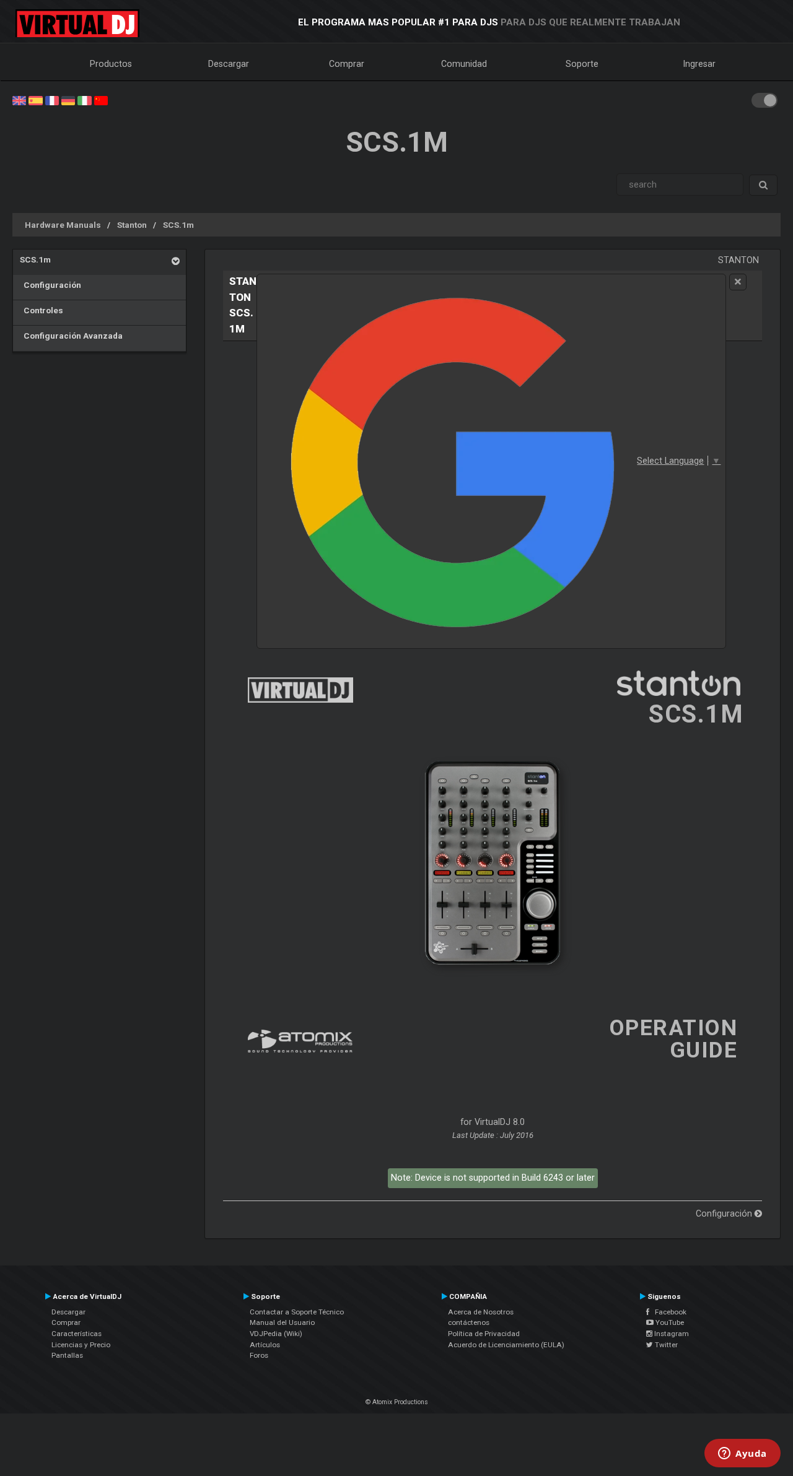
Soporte (582, 64)
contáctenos (468, 1322)
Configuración (50, 285)
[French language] (52, 99)
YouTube (669, 1322)
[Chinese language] (101, 99)
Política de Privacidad (484, 1333)
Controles (41, 310)
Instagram (670, 1333)
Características (76, 1333)
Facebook (667, 1312)
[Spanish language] (35, 99)
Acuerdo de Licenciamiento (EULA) (506, 1344)
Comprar (346, 64)
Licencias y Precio (80, 1344)
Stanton (132, 225)
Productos (111, 64)
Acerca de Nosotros (481, 1312)
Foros (259, 1355)
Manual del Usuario (282, 1322)
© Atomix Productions (397, 1402)
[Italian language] (84, 99)
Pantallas (67, 1355)
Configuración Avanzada (71, 336)
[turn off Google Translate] (738, 282)
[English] (19, 99)
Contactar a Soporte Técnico (297, 1312)
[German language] (68, 99)
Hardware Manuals (63, 225)
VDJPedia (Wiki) (276, 1333)
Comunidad (464, 64)
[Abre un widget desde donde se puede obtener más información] (742, 1454)
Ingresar (699, 64)
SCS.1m (178, 225)
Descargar (228, 64)
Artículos (265, 1344)
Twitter (665, 1344)
